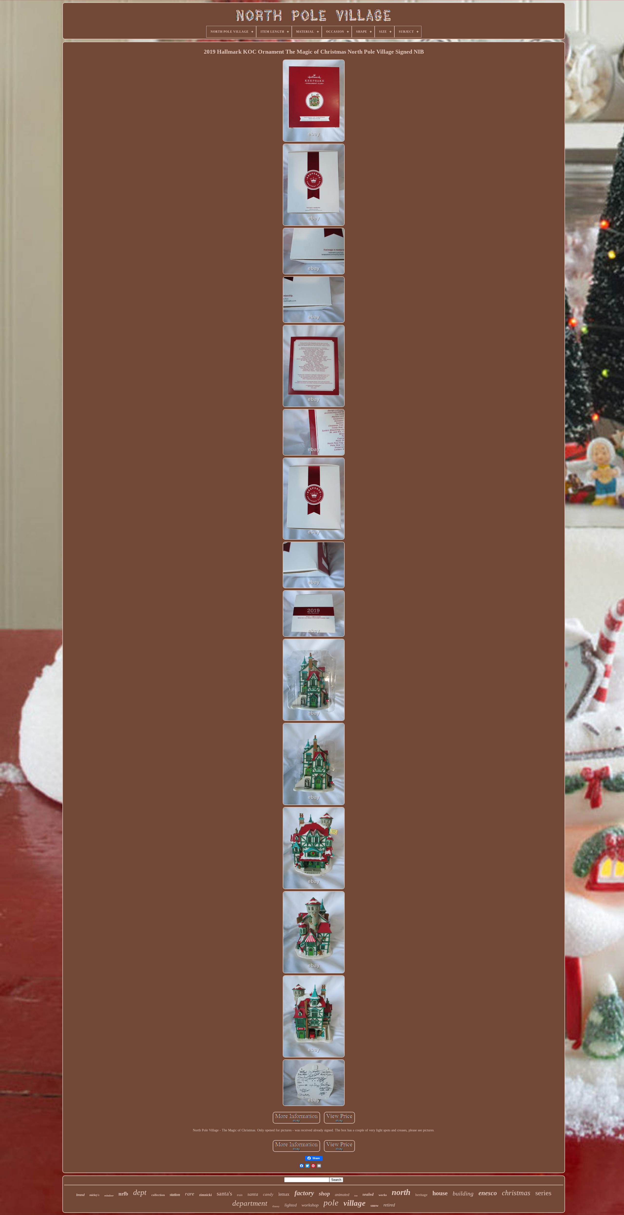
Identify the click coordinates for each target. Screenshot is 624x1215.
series (543, 1193)
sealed (368, 1194)
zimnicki (205, 1195)
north (401, 1192)
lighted (290, 1205)
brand (80, 1195)
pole (331, 1202)
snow (374, 1205)
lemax (284, 1194)
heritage (421, 1195)
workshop (310, 1205)
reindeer (109, 1195)
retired (389, 1204)
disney (276, 1206)
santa (252, 1194)
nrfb (123, 1194)
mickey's (94, 1195)
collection (158, 1195)
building (463, 1193)
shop (324, 1194)
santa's (224, 1193)
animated (342, 1195)
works (383, 1195)
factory (304, 1193)
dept (139, 1192)
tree (356, 1195)
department (249, 1203)
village (354, 1203)
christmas (516, 1193)
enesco (487, 1193)
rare (189, 1194)
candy (268, 1194)
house (440, 1193)
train (240, 1195)
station (175, 1195)
